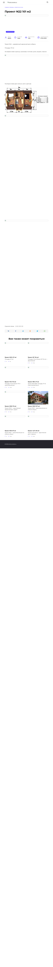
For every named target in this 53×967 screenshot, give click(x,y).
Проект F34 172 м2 (10, 381)
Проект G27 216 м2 (33, 430)
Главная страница (9, 7)
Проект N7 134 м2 (33, 357)
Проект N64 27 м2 (33, 381)
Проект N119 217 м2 (10, 357)
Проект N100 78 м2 (10, 406)
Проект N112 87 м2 (10, 430)
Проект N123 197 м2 (34, 406)
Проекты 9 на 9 (10, 31)
